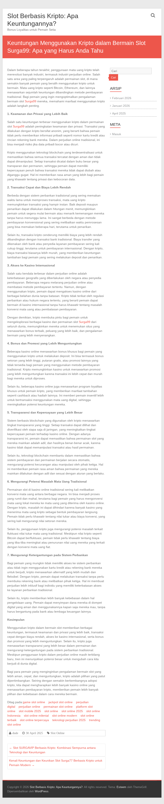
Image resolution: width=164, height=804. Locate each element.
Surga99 (30, 101)
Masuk (116, 134)
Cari (113, 77)
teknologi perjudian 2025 (69, 720)
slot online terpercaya (34, 720)
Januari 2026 (121, 105)
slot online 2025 (72, 711)
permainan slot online (58, 706)
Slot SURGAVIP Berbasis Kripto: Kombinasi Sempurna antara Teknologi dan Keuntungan (52, 750)
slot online (51, 711)
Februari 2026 (121, 98)
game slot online (34, 702)
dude (15, 733)
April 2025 (119, 113)
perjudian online (29, 706)
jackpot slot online (60, 702)
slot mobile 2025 (30, 711)
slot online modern (64, 715)
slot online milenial (36, 715)
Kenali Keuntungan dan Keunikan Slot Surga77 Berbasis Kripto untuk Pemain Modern (55, 763)
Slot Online (57, 733)
